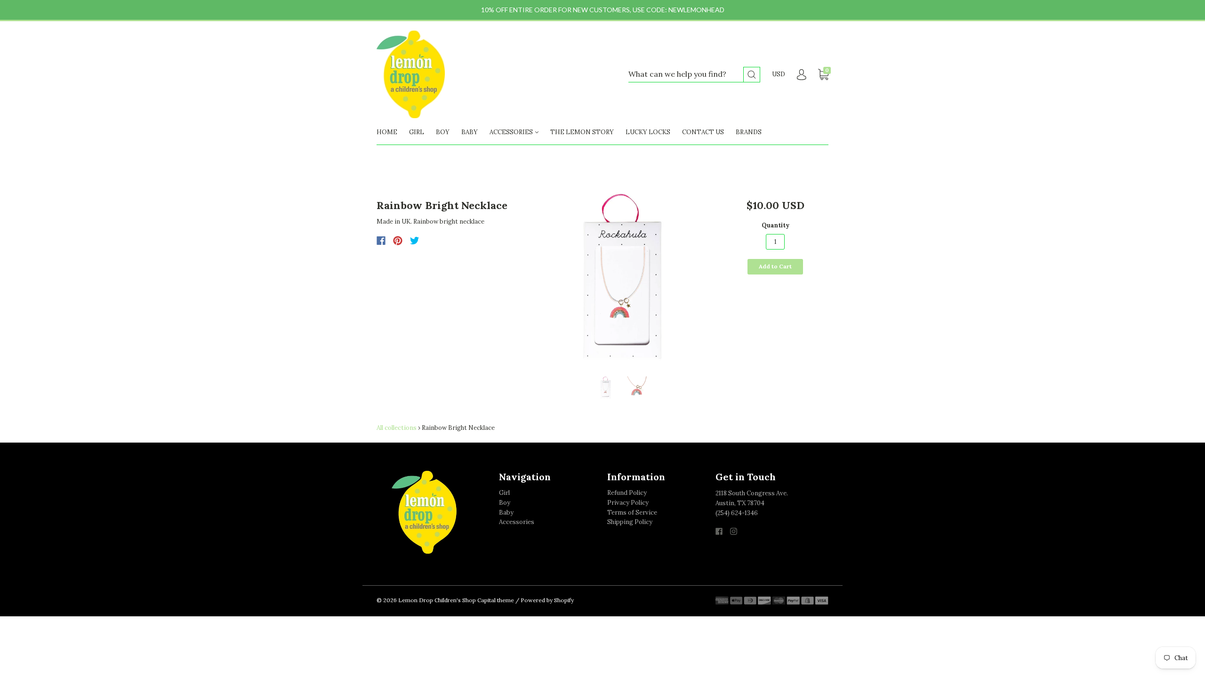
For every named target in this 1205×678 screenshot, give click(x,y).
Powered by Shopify (547, 600)
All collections (397, 428)
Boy (504, 503)
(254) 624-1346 (736, 513)
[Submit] (751, 74)
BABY (469, 132)
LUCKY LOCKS (648, 132)
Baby (506, 512)
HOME (387, 132)
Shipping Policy (629, 522)
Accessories (516, 522)
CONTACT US (703, 132)
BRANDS (749, 132)
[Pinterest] (397, 240)
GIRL (416, 132)
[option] (622, 279)
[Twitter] (414, 240)
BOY (443, 132)
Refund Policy (627, 493)
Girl (504, 493)
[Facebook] (381, 240)
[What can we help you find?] (694, 75)
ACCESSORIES (512, 132)
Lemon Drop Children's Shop (437, 600)
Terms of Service (632, 512)
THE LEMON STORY (582, 132)
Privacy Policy (628, 503)
